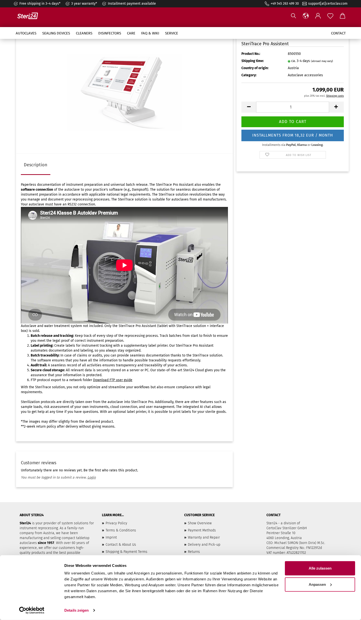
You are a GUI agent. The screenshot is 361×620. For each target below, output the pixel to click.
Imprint (111, 537)
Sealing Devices (56, 33)
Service (171, 33)
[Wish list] (330, 16)
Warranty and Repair (204, 537)
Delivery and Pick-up (204, 544)
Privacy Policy (116, 523)
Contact (338, 33)
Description (35, 165)
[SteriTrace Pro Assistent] (124, 92)
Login (91, 477)
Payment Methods (202, 530)
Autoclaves (26, 33)
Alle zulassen (320, 568)
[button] (306, 16)
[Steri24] (29, 16)
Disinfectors (109, 33)
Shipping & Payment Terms (126, 552)
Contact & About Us (121, 544)
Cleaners (84, 33)
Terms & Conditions (121, 530)
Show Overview (200, 523)
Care (131, 33)
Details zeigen (76, 610)
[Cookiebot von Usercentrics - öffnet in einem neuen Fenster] (31, 610)
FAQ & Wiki (150, 33)
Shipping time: (252, 61)
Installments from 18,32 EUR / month (292, 135)
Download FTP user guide (112, 380)
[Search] (293, 16)
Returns (194, 552)
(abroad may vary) (322, 61)
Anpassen (317, 584)
